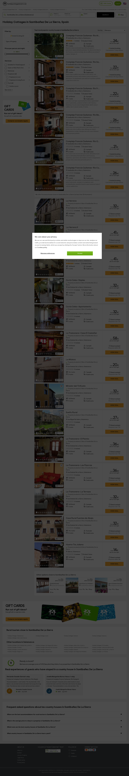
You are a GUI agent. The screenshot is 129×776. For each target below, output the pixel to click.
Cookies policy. (42, 247)
